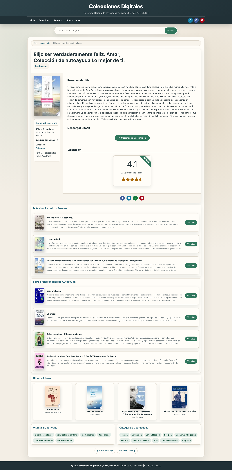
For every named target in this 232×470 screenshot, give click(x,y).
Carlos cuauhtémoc (44, 440)
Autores (57, 20)
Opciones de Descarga (132, 138)
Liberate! (51, 314)
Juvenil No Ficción (141, 440)
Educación (137, 435)
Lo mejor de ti (53, 239)
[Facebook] (196, 20)
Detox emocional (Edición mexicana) (64, 334)
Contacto (148, 465)
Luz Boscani (41, 66)
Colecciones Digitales (116, 6)
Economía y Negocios (186, 435)
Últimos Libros (73, 20)
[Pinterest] (202, 20)
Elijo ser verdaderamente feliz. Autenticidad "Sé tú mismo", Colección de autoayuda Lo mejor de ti (94, 260)
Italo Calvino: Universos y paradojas (179, 411)
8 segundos (104, 435)
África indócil (52, 409)
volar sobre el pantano (67, 435)
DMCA (158, 465)
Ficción (124, 435)
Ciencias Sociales (170, 440)
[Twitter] (190, 20)
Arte (155, 440)
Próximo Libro (126, 450)
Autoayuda (45, 43)
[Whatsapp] (135, 198)
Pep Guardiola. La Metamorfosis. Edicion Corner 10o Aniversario (137, 412)
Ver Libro (191, 222)
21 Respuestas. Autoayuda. (60, 217)
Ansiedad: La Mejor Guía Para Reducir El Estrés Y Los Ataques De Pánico (81, 356)
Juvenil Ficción (153, 435)
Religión (168, 435)
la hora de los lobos (43, 435)
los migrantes (88, 435)
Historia (124, 440)
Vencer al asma (54, 291)
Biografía (186, 440)
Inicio (32, 20)
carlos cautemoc (64, 440)
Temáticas (44, 20)
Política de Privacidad (132, 465)
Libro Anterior (106, 450)
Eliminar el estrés (95, 411)
